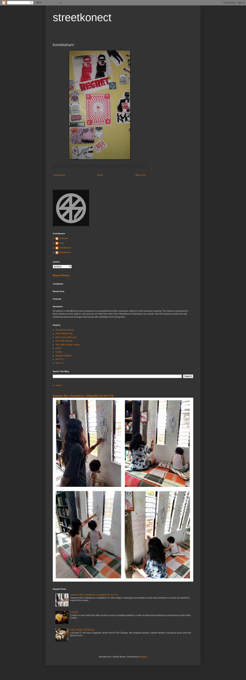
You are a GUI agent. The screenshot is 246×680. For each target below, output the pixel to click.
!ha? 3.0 (59, 359)
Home (100, 175)
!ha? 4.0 (59, 363)
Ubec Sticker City (63, 333)
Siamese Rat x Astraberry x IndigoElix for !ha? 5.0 (83, 395)
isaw (61, 243)
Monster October (63, 355)
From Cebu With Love (66, 337)
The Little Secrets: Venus (67, 344)
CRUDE (74, 612)
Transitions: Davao (64, 330)
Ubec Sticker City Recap (82, 629)
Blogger (143, 656)
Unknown (63, 238)
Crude (58, 352)
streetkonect (82, 17)
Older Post (140, 175)
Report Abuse (61, 275)
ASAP (58, 348)
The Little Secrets (63, 341)
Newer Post (59, 175)
